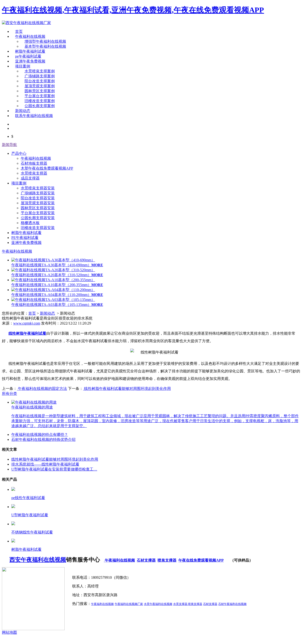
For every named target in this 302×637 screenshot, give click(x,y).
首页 (19, 31)
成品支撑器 (30, 178)
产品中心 (18, 153)
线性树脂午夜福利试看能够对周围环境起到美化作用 (127, 389)
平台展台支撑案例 (40, 96)
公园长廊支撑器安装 (38, 218)
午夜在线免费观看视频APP (201, 560)
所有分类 (9, 393)
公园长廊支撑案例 (40, 106)
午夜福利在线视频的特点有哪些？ (39, 435)
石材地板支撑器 (34, 163)
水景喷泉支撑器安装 (38, 188)
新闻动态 (22, 111)
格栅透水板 (30, 223)
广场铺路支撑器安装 (38, 193)
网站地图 (9, 632)
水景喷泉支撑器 (34, 173)
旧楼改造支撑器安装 (38, 228)
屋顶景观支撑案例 (40, 86)
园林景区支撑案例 (40, 91)
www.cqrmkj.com (26, 323)
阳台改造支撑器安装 (38, 198)
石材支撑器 (146, 560)
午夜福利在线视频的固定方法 (42, 389)
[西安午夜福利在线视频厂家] (26, 23)
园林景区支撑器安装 (38, 208)
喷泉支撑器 (167, 560)
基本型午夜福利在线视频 (45, 46)
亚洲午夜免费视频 (30, 61)
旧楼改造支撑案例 (40, 101)
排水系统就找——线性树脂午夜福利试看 (45, 464)
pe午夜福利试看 (28, 56)
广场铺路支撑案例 (40, 76)
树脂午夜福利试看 (30, 51)
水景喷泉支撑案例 (40, 71)
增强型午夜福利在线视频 (45, 41)
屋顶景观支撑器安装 (38, 203)
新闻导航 (9, 145)
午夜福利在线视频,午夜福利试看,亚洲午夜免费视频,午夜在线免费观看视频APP (133, 10)
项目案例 (22, 66)
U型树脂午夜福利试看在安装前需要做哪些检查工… (54, 469)
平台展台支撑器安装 (38, 213)
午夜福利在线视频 (30, 36)
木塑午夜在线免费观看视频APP (47, 168)
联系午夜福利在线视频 (34, 116)
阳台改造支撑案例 (40, 81)
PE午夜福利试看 (24, 238)
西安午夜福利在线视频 (37, 560)
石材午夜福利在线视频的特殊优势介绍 (43, 439)
